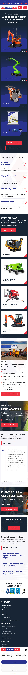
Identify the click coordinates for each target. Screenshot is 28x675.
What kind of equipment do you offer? (12, 573)
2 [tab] (4, 481)
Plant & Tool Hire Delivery (8, 626)
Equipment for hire (13, 142)
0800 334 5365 (17, 3)
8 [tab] (17, 481)
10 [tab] (21, 481)
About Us (4, 629)
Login (5, 3)
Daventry (4, 644)
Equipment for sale (13, 148)
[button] (26, 649)
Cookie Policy (13, 673)
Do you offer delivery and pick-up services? (13, 565)
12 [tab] (2, 483)
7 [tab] (15, 481)
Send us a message (9, 424)
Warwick (4, 647)
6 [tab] (13, 481)
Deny (14, 666)
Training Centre (6, 635)
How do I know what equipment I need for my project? (12, 555)
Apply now (13, 528)
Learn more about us (9, 394)
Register (10, 3)
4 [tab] (8, 481)
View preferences (14, 670)
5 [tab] (11, 481)
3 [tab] (6, 481)
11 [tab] (23, 481)
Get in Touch (7, 443)
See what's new (7, 230)
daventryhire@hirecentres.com (11, 620)
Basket (24, 3)
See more (24, 51)
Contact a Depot (6, 631)
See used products (9, 509)
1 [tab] (2, 481)
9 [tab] (19, 481)
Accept (14, 662)
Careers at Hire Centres (8, 633)
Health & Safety (6, 638)
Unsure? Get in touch (10, 547)
